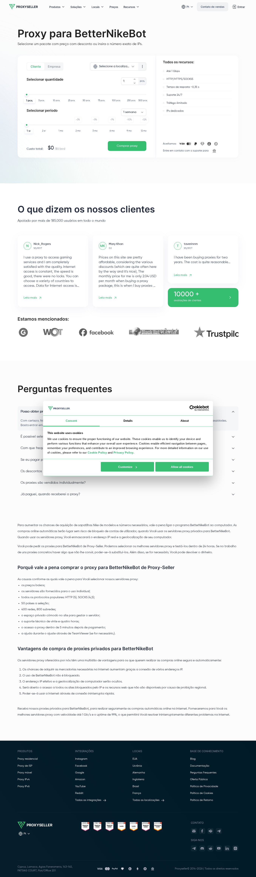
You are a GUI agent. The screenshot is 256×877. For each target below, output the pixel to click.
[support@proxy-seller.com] (194, 831)
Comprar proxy (127, 145)
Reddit (79, 793)
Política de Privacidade (204, 786)
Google (79, 772)
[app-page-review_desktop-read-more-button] (230, 297)
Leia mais (30, 297)
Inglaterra (138, 779)
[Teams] (210, 831)
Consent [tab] (71, 420)
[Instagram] (235, 848)
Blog (193, 759)
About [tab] (184, 420)
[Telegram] (219, 831)
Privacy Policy (123, 452)
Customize (125, 466)
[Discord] (202, 848)
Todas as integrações (88, 800)
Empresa (54, 66)
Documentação (199, 766)
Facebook (81, 766)
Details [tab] (128, 420)
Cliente (36, 66)
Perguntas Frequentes (203, 772)
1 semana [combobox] (129, 112)
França (137, 793)
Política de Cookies (201, 793)
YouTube (80, 786)
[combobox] (114, 66)
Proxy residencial (28, 759)
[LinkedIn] (227, 848)
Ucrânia (137, 766)
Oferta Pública (199, 779)
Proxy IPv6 (23, 786)
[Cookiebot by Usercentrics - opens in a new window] (192, 408)
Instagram (81, 759)
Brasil (136, 786)
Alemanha (139, 772)
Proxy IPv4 (24, 779)
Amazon (80, 779)
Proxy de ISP (25, 766)
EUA (135, 759)
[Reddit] (210, 848)
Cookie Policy (97, 452)
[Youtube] (219, 848)
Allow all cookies (182, 466)
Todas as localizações (146, 800)
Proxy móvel (25, 772)
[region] (128, 332)
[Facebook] (202, 831)
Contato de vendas (212, 6)
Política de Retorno (201, 800)
